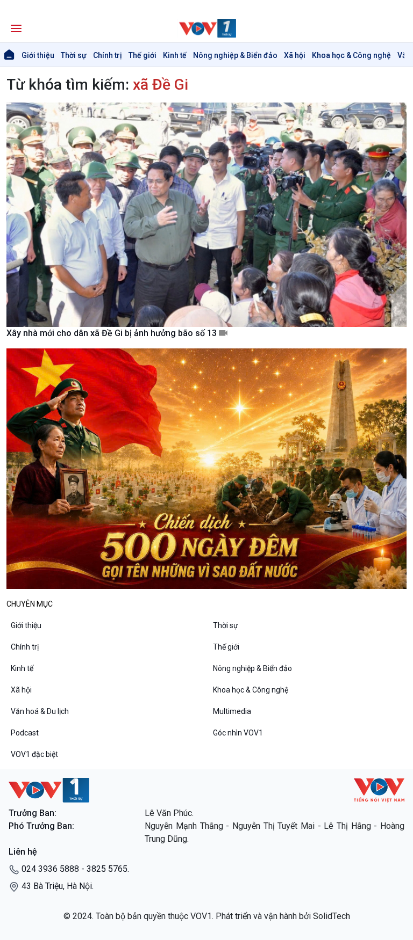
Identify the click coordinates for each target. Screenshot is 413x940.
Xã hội (294, 55)
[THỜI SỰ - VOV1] (206, 28)
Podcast (25, 732)
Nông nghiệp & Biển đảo (235, 55)
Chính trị (107, 55)
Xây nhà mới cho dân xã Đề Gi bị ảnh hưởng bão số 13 (112, 333)
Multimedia (232, 711)
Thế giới (142, 55)
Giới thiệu (38, 55)
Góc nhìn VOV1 (238, 732)
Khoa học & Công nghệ (351, 55)
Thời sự (74, 55)
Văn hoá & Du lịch (40, 711)
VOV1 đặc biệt (34, 754)
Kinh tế (175, 55)
